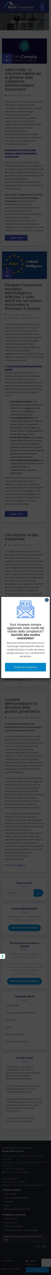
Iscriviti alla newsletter (25, 667)
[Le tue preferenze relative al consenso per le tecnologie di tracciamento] (2, 956)
